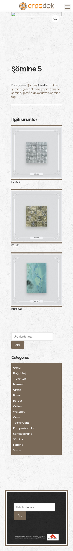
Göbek (17, 406)
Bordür (17, 401)
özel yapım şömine (47, 89)
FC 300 (15, 182)
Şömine (32, 85)
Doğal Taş (19, 373)
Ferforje (18, 445)
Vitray (17, 450)
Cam (16, 417)
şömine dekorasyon (36, 93)
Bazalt (17, 395)
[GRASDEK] (36, 5)
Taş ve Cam (21, 423)
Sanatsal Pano (22, 434)
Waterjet (19, 412)
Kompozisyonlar (24, 428)
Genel (17, 368)
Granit (17, 390)
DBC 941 (16, 309)
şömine (16, 93)
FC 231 (15, 245)
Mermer (18, 384)
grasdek (28, 89)
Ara (17, 345)
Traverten (19, 379)
